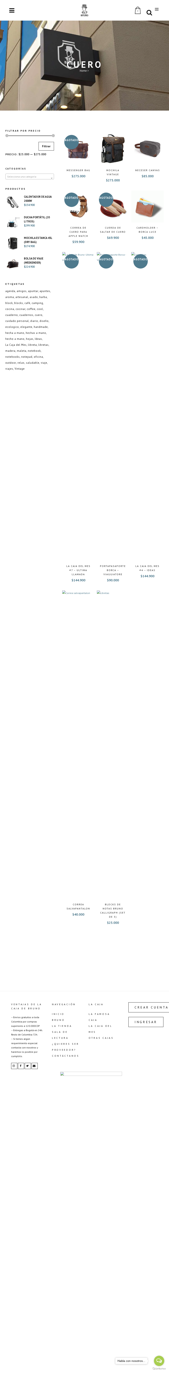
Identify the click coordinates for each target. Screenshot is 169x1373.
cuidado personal (17, 321)
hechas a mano (36, 333)
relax (21, 363)
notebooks (12, 357)
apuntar (33, 291)
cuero (38, 315)
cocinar (20, 309)
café (27, 303)
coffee (31, 309)
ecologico (12, 327)
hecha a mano (14, 333)
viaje (44, 363)
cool (40, 309)
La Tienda (62, 1025)
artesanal (21, 297)
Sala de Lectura (60, 1034)
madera (10, 351)
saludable (32, 363)
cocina (9, 309)
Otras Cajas (101, 1037)
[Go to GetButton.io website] (159, 1368)
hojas (29, 339)
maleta (21, 351)
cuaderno (11, 315)
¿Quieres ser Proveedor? (65, 1046)
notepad (26, 357)
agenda (10, 291)
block (9, 303)
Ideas (38, 339)
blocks (18, 303)
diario (34, 321)
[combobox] (29, 176)
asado (34, 297)
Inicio (58, 1013)
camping (37, 303)
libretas (43, 345)
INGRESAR (146, 1022)
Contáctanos (65, 1055)
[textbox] (30, 177)
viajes (9, 368)
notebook (34, 351)
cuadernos (26, 315)
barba (43, 297)
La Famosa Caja (99, 1016)
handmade (41, 327)
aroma (9, 297)
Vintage (20, 368)
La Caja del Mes (16, 345)
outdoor (10, 363)
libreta (32, 345)
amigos (22, 291)
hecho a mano (15, 339)
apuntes (45, 291)
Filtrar (46, 146)
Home (83, 70)
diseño (44, 321)
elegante (26, 327)
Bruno (58, 1019)
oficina (38, 357)
